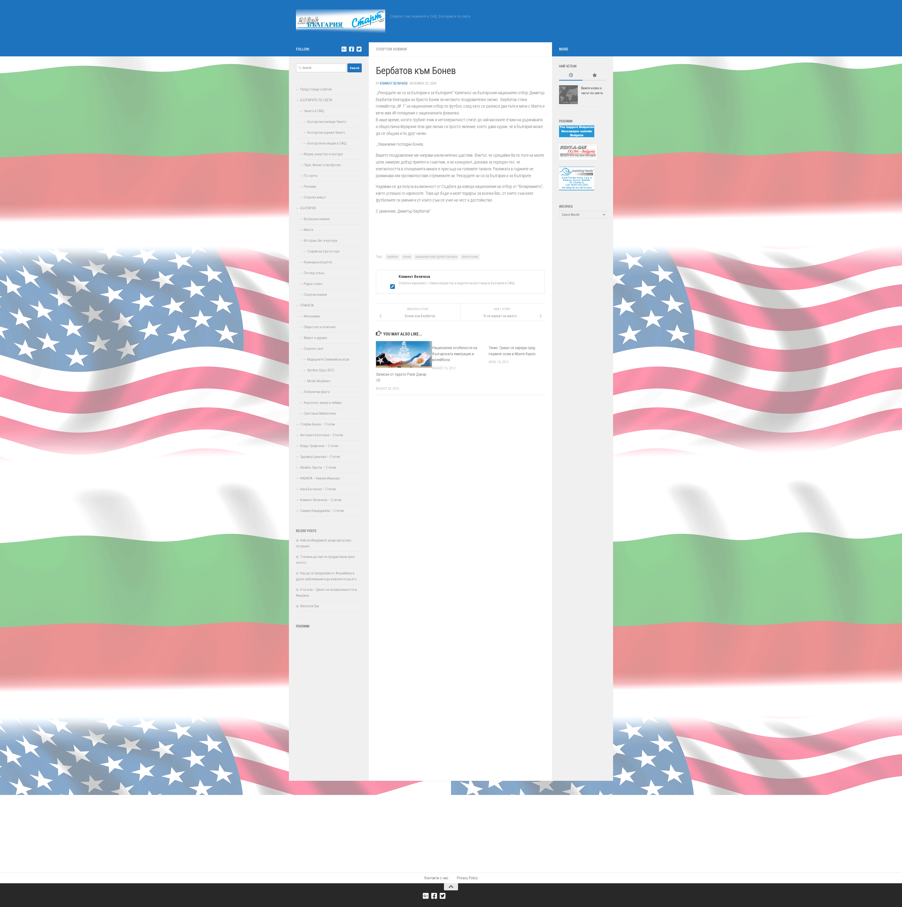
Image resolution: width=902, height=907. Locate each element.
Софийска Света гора (323, 251)
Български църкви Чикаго (326, 132)
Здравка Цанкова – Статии (320, 457)
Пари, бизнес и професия (322, 165)
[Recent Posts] (571, 75)
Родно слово (313, 284)
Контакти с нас (436, 878)
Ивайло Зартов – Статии (318, 467)
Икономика (312, 316)
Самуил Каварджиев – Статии (322, 511)
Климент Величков (394, 83)
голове (407, 256)
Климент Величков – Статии (320, 500)
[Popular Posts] (594, 75)
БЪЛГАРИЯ (308, 208)
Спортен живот (315, 197)
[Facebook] (351, 49)
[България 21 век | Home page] (340, 21)
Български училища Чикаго (326, 122)
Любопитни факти (317, 392)
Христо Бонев (470, 256)
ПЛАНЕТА (307, 305)
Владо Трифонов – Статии (319, 446)
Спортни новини (391, 49)
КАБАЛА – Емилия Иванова (320, 478)
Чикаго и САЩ (314, 111)
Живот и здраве (315, 338)
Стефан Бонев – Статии (317, 424)
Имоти (308, 230)
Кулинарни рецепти (318, 262)
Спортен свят (314, 348)
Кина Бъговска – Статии (318, 489)
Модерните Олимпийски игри (328, 359)
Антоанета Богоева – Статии (321, 435)
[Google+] (344, 49)
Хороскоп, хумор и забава (323, 403)
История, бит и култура (320, 240)
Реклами (310, 186)
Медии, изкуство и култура (323, 154)
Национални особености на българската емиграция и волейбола (454, 353)
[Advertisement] (329, 701)
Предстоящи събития (316, 89)
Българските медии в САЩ (326, 143)
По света (310, 176)
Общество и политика (319, 327)
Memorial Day (309, 606)
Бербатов (392, 256)
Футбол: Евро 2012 (320, 370)
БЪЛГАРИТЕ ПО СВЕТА (316, 100)
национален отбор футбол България (436, 256)
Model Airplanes (318, 381)
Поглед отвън (314, 273)
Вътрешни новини (317, 219)
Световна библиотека (320, 413)
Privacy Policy (467, 878)
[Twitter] (359, 49)
